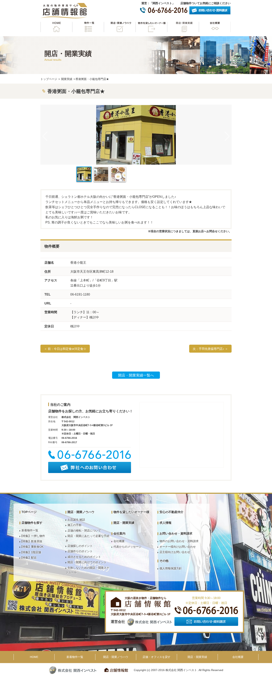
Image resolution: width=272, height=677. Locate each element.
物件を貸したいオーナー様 (151, 27)
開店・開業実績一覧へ (136, 375)
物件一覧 (88, 27)
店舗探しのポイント (80, 545)
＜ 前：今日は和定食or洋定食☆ (65, 348)
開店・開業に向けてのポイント (87, 562)
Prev (45, 136)
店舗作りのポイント (80, 551)
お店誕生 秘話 (76, 519)
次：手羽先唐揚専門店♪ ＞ (210, 348)
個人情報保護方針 (170, 568)
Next (227, 136)
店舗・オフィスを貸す (156, 656)
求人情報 (165, 522)
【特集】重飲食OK (31, 546)
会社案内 (119, 533)
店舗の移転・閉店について (84, 530)
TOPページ (29, 512)
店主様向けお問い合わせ (174, 552)
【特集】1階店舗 (30, 552)
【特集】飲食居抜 (31, 541)
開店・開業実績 (183, 27)
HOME (56, 27)
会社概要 (214, 27)
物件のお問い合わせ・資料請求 (179, 541)
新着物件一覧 (30, 530)
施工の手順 (74, 525)
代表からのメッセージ (127, 546)
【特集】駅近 (28, 557)
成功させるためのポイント (84, 556)
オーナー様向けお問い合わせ (177, 546)
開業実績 (66, 79)
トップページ (48, 79)
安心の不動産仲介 (171, 512)
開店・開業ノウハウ (119, 27)
